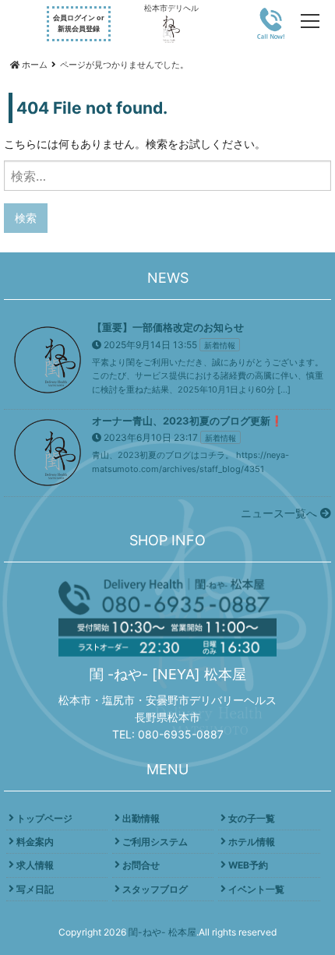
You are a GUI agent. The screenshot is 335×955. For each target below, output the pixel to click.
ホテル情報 (251, 842)
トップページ (44, 818)
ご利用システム (155, 842)
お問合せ (141, 865)
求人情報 (35, 865)
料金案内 (35, 842)
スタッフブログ (155, 889)
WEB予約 (248, 865)
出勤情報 (141, 818)
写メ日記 (35, 889)
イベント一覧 (256, 889)
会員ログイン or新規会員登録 (78, 23)
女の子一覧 (251, 818)
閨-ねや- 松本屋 (162, 932)
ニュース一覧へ (280, 513)
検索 (26, 217)
